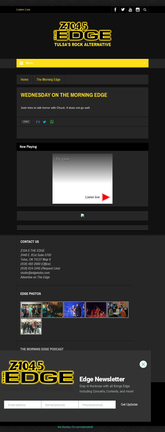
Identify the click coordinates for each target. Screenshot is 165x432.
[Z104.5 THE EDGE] (82, 34)
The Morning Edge (48, 79)
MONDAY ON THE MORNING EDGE (39, 362)
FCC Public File (89, 417)
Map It (47, 259)
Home (24, 79)
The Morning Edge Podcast (42, 349)
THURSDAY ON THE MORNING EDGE (40, 366)
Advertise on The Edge (35, 277)
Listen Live (23, 9)
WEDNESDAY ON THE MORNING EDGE (41, 374)
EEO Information (72, 417)
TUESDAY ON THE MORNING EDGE (39, 358)
